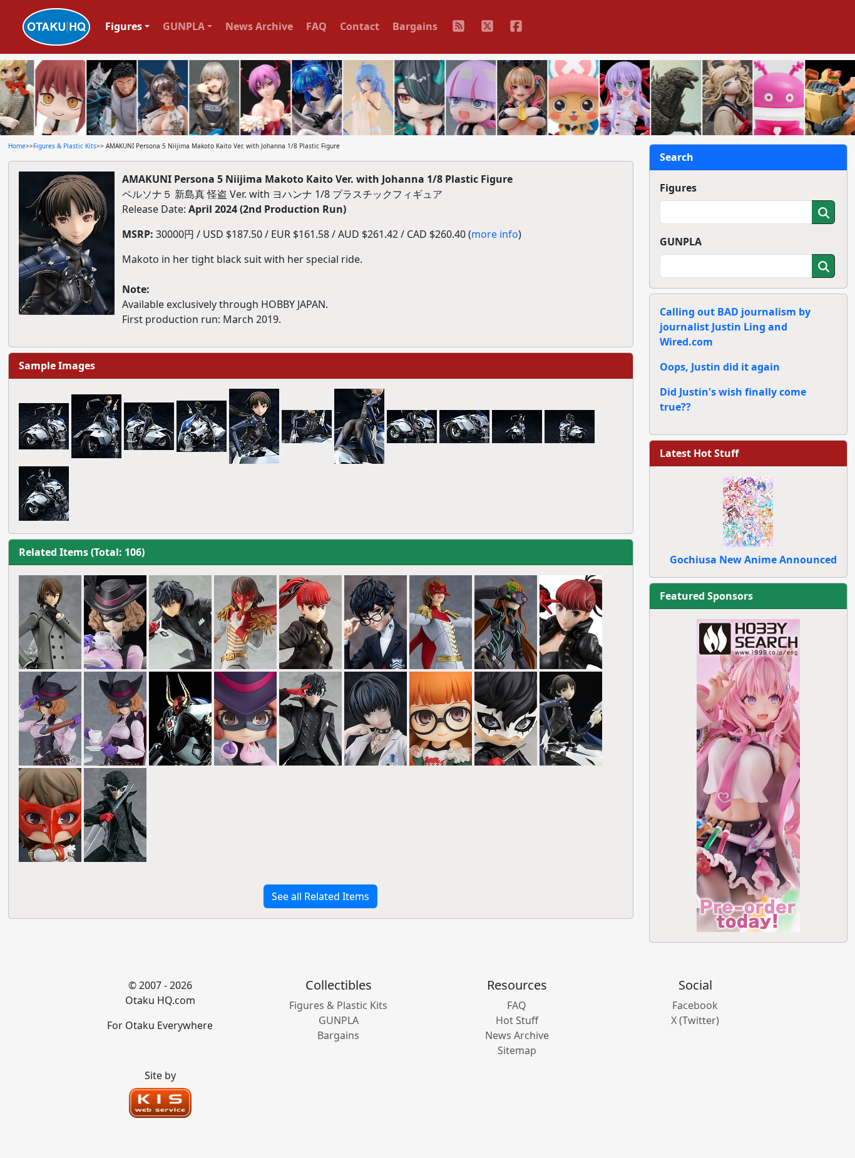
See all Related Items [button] (320, 896)
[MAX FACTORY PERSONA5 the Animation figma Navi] (505, 622)
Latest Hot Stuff (699, 453)
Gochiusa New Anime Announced (753, 559)
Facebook (695, 1005)
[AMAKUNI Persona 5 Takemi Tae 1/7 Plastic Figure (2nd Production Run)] (375, 718)
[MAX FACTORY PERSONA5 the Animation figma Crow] (440, 622)
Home (17, 145)
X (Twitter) (695, 1020)
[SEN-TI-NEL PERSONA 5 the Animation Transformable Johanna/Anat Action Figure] (180, 718)
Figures (678, 188)
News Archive (259, 26)
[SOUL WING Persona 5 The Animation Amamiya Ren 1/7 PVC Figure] (375, 622)
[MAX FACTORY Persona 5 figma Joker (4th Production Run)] (115, 815)
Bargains (415, 26)
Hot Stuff (517, 1020)
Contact (359, 26)
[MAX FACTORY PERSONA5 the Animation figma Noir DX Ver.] (115, 718)
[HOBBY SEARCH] (748, 774)
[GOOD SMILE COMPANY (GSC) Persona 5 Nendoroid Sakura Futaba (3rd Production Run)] (440, 718)
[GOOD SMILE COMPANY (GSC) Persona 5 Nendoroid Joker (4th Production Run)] (505, 718)
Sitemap (517, 1050)
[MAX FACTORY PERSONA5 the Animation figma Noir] (50, 718)
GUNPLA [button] (184, 26)
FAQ (316, 26)
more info (494, 234)
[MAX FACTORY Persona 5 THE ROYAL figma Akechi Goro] (50, 622)
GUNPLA (681, 242)
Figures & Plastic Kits (64, 145)
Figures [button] (123, 26)
